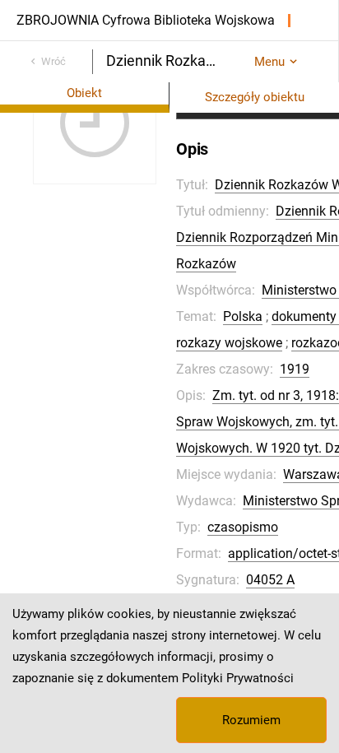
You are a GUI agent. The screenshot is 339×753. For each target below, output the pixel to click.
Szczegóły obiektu (254, 97)
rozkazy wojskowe (229, 343)
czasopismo (242, 527)
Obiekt (84, 93)
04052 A (270, 580)
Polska (242, 316)
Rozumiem (251, 720)
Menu (269, 61)
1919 (294, 369)
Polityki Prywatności (238, 678)
